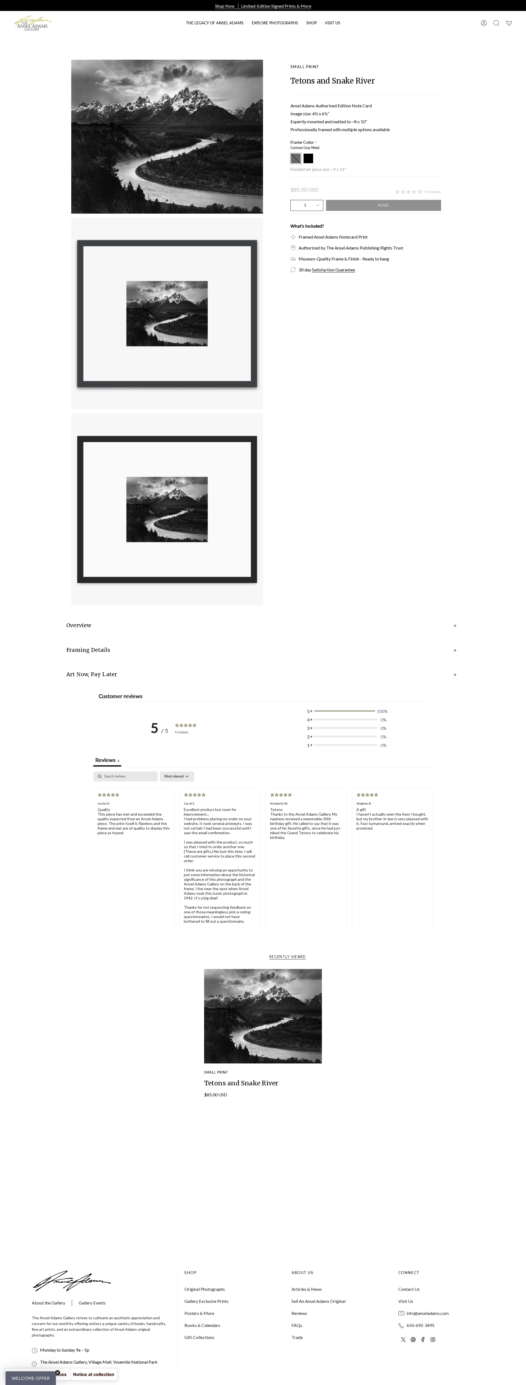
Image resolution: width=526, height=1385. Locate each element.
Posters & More (199, 1313)
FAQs (296, 1325)
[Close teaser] (57, 1372)
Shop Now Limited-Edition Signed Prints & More (263, 5)
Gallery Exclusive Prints (206, 1301)
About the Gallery (48, 1302)
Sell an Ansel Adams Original (318, 1301)
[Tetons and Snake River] (263, 1016)
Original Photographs (204, 1289)
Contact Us (409, 1289)
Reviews (299, 1313)
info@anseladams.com (428, 1313)
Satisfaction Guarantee (333, 269)
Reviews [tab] (107, 759)
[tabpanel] (263, 856)
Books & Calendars (202, 1325)
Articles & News (306, 1289)
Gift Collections (199, 1337)
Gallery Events (92, 1302)
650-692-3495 (420, 1325)
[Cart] (509, 23)
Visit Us (405, 1301)
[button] (311, 23)
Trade (297, 1337)
